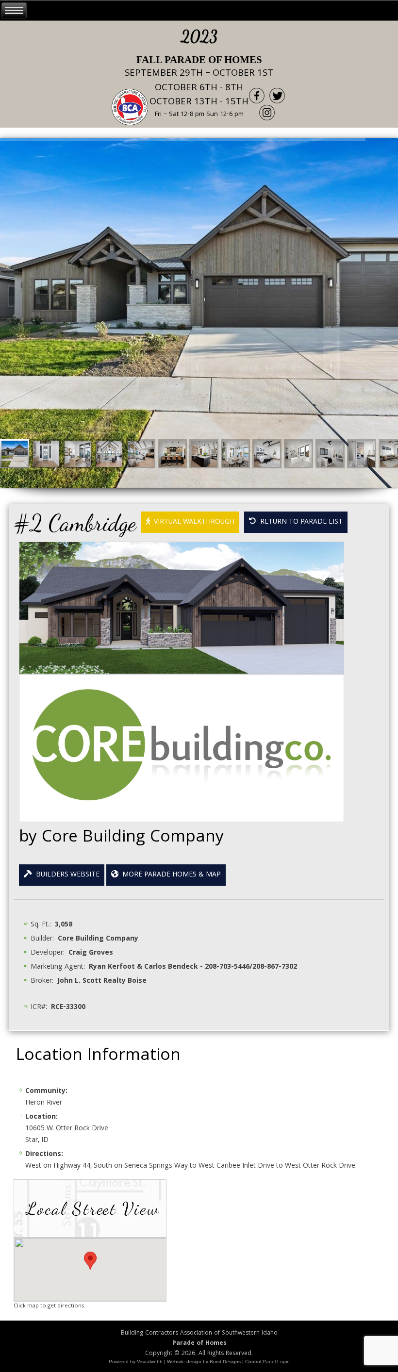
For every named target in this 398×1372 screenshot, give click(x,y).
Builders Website (66, 875)
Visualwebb (150, 1361)
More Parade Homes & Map (169, 875)
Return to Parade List (299, 522)
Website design (184, 1361)
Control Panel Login (267, 1361)
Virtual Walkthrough (192, 522)
